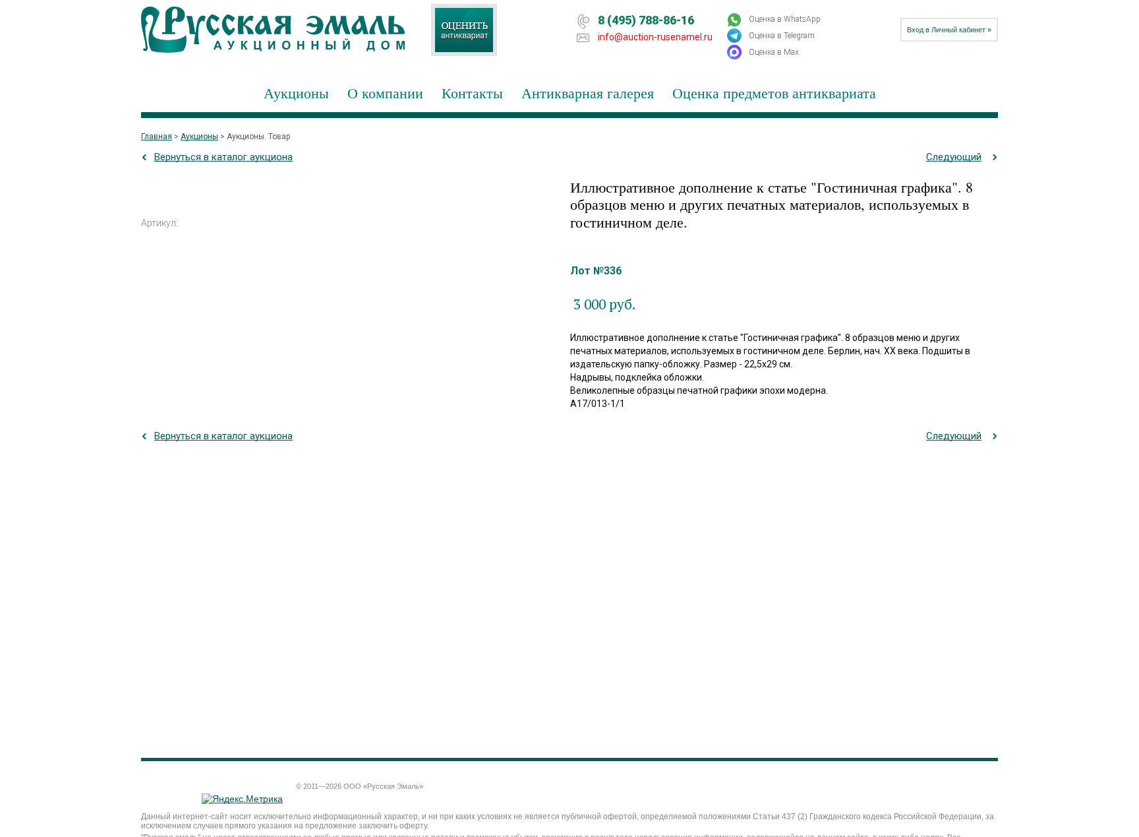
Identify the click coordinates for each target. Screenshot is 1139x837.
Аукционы (296, 92)
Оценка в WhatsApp (785, 19)
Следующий (953, 157)
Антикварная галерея (587, 92)
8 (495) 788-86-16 (646, 20)
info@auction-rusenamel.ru (655, 37)
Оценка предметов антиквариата (774, 92)
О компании (385, 92)
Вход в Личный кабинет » (949, 30)
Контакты (472, 92)
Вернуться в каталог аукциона (223, 157)
